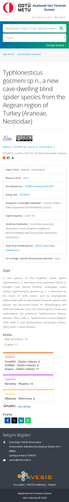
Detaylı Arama (55, 45)
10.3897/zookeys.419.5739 (38, 186)
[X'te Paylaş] (14, 420)
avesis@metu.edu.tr (20, 459)
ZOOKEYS (24, 194)
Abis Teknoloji (30, 497)
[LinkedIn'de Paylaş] (21, 420)
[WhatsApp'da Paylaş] (28, 420)
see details (24, 406)
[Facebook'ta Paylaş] (7, 420)
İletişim (52, 484)
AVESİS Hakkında (36, 484)
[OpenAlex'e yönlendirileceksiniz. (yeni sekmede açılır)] (12, 157)
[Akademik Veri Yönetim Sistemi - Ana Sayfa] (17, 7)
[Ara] (61, 28)
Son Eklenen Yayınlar (29, 54)
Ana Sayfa (8, 54)
